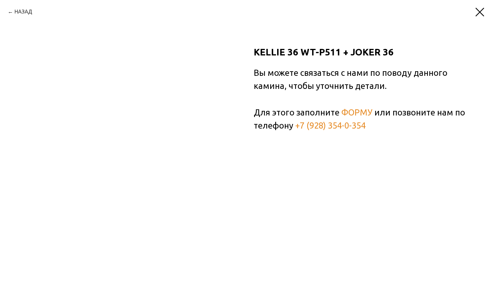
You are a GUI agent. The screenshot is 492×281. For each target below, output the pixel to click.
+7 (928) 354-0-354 (330, 125)
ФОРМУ (356, 112)
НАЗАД (23, 11)
